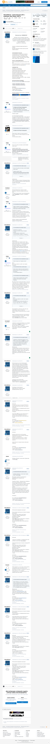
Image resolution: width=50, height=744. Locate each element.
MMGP (23, 81)
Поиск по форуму (17, 734)
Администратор (39, 732)
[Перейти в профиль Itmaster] (7, 568)
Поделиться (7, 24)
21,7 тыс (7, 151)
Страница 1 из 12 (20, 28)
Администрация (17, 733)
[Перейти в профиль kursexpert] (7, 324)
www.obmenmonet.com (22, 88)
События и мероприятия (41, 736)
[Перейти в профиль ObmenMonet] (4, 22)
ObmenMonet (11, 21)
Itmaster (7, 564)
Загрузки (21, 5)
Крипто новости (5, 732)
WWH (21, 250)
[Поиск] (46, 5)
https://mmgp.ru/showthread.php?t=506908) (21, 120)
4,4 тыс (8, 329)
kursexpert (7, 321)
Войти (22, 702)
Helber (7, 102)
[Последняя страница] (15, 28)
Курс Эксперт (23, 540)
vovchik (7, 125)
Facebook (27, 733)
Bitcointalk (17, 81)
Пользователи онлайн (20, 7)
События (17, 5)
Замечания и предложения (19, 736)
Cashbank (7, 187)
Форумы (4, 7)
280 (8, 40)
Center (23, 250)
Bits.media (4, 5)
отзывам (19, 324)
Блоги (13, 5)
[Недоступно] (21, 94)
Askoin (7, 456)
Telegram (27, 735)
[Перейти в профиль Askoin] (7, 460)
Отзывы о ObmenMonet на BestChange (18, 84)
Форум (9, 5)
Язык (16, 740)
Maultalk (20, 81)
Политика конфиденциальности (23, 740)
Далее (13, 28)
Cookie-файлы (32, 740)
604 (8, 196)
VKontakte (27, 734)
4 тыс (8, 134)
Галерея (8, 7)
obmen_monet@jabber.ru (18, 90)
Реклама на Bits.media (40, 733)
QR (32, 742)
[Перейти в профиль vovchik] (7, 129)
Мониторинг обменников (7, 733)
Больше (26, 5)
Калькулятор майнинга (6, 735)
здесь (16, 459)
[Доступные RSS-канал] (47, 727)
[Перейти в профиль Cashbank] (7, 191)
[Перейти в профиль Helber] (7, 106)
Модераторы (14, 7)
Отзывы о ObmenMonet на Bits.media (18, 83)
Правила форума (17, 732)
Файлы (16, 735)
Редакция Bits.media (40, 734)
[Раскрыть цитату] (13, 128)
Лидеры (27, 7)
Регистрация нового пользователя (11, 703)
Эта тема (42, 5)
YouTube (27, 736)
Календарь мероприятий (7, 734)
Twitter (27, 732)
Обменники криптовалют (17, 22)
